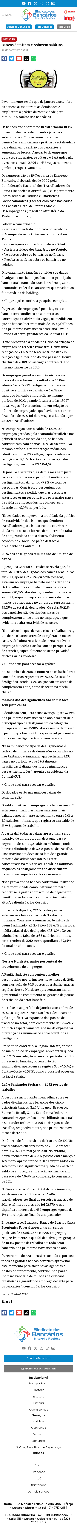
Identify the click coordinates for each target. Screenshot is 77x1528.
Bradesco (38, 1472)
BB (38, 1459)
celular (6, 264)
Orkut (60, 244)
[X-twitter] (35, 3)
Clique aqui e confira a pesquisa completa (35, 301)
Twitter (7, 239)
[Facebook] (29, 3)
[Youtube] (23, 3)
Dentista (38, 1434)
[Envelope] (53, 3)
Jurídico (38, 1421)
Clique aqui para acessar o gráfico (30, 664)
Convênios (38, 1428)
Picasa (58, 254)
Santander (38, 1485)
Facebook (60, 229)
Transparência (38, 1383)
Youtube (61, 249)
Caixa (38, 1465)
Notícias (9, 39)
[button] (4, 58)
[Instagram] (41, 3)
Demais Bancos (38, 1491)
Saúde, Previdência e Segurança (38, 1447)
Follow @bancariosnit (18, 224)
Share (5, 1301)
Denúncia (38, 1441)
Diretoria (38, 1390)
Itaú (38, 1478)
